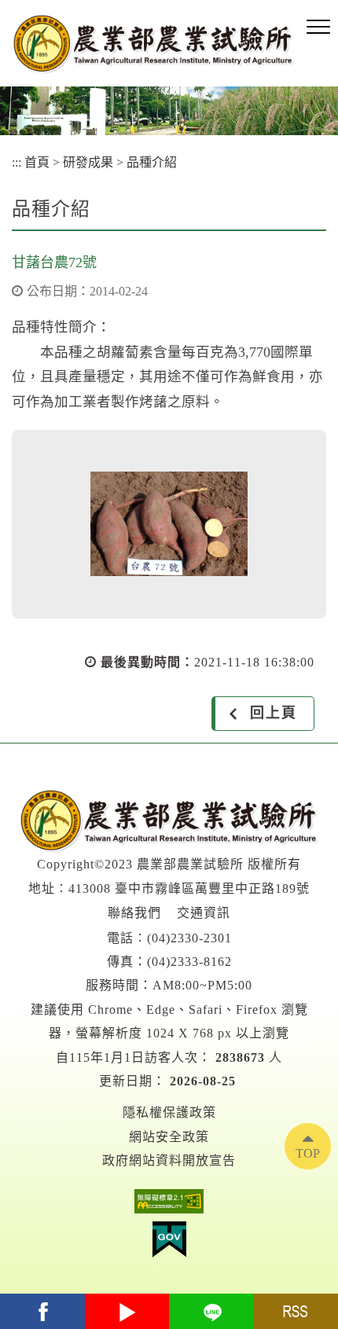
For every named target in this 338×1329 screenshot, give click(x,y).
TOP (308, 1153)
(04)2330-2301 (189, 938)
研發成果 (88, 162)
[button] (318, 27)
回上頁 (273, 713)
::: (16, 162)
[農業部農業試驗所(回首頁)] (153, 44)
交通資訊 (203, 913)
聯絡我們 (134, 913)
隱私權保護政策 (169, 1112)
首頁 (37, 162)
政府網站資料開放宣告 (169, 1160)
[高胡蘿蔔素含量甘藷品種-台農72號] (169, 524)
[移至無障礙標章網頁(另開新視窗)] (169, 1205)
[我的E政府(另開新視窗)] (169, 1243)
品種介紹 (152, 162)
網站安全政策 (169, 1137)
